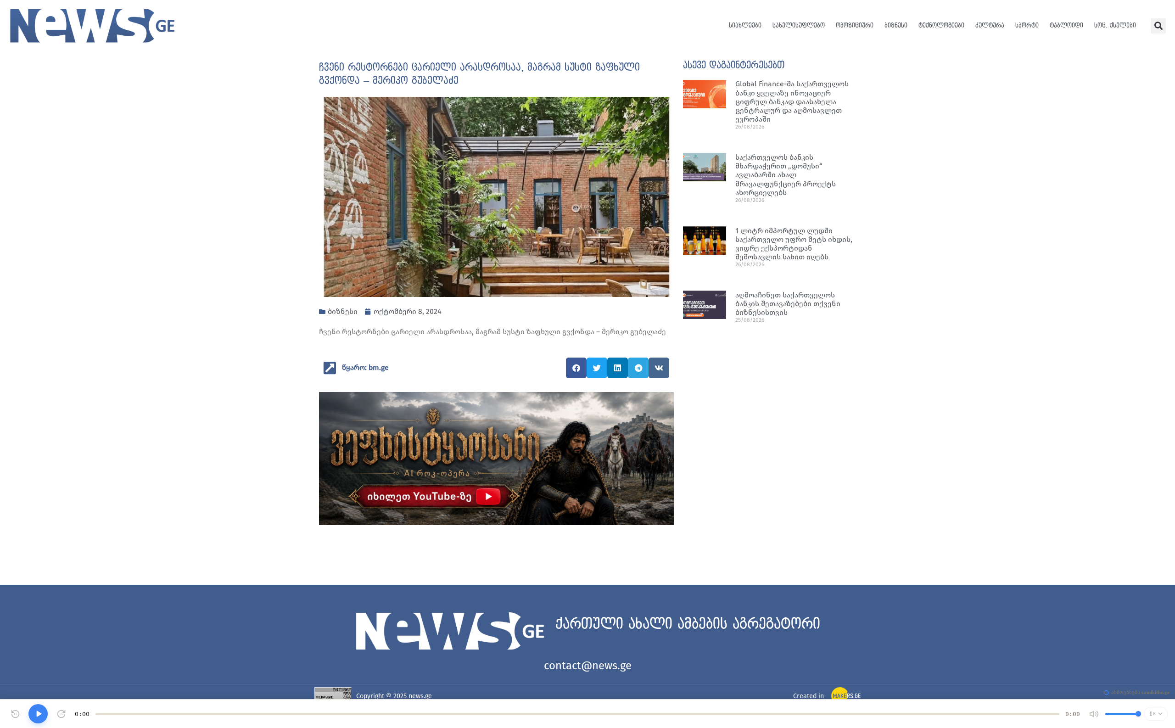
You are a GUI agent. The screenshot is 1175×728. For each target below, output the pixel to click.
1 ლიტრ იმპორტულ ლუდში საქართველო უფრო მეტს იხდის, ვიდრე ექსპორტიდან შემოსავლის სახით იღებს (793, 244)
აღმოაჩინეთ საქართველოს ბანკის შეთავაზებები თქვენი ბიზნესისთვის (787, 304)
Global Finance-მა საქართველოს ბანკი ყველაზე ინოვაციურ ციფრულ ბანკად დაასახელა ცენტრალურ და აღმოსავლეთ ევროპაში (792, 101)
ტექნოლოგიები (941, 25)
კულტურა (989, 25)
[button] (1158, 26)
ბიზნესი (895, 25)
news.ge (420, 696)
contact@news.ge (588, 665)
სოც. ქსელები (1115, 25)
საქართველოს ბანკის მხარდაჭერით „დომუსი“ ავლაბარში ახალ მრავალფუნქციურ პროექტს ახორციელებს (785, 175)
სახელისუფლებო (798, 25)
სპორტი (1027, 25)
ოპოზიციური (854, 25)
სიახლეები (745, 25)
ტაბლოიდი (1066, 25)
